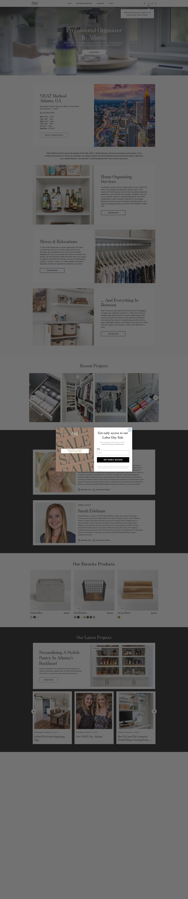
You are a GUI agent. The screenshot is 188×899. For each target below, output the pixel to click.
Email (98, 449)
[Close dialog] (129, 430)
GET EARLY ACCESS (113, 460)
